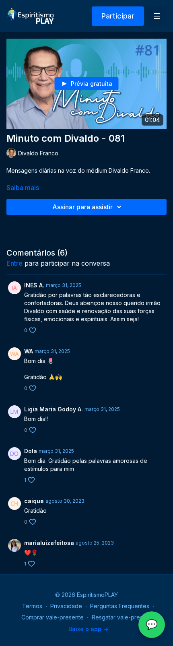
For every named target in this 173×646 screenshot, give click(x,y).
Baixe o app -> (88, 628)
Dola (30, 451)
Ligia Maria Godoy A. (53, 409)
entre (14, 263)
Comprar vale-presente (52, 617)
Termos (32, 606)
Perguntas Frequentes (119, 606)
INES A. (34, 285)
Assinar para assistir (82, 207)
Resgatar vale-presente (123, 617)
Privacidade (66, 606)
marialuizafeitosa (49, 542)
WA (28, 351)
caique (34, 500)
